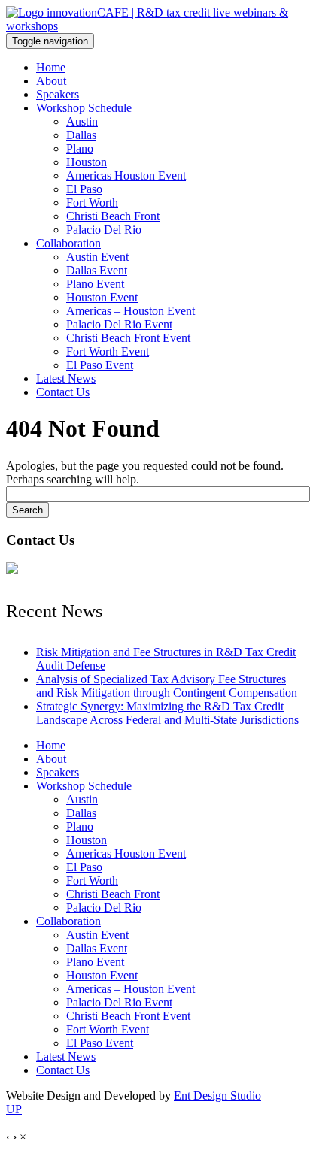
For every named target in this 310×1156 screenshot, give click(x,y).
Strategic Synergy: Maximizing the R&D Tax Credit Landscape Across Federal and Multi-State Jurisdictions (167, 713)
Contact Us (63, 392)
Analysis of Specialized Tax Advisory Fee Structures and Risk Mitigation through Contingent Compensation (166, 686)
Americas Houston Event (126, 175)
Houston (86, 162)
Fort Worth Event (107, 351)
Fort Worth (92, 202)
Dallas (81, 135)
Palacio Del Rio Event (119, 324)
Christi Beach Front (113, 216)
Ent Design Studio (217, 1095)
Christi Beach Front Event (128, 337)
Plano (79, 148)
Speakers (57, 94)
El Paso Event (99, 365)
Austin (82, 121)
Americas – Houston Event (130, 310)
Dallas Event (96, 270)
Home (50, 67)
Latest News (66, 378)
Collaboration (68, 243)
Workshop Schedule (84, 107)
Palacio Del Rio (103, 229)
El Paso (84, 189)
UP (14, 1109)
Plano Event (95, 283)
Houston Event (102, 297)
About (51, 80)
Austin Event (97, 256)
